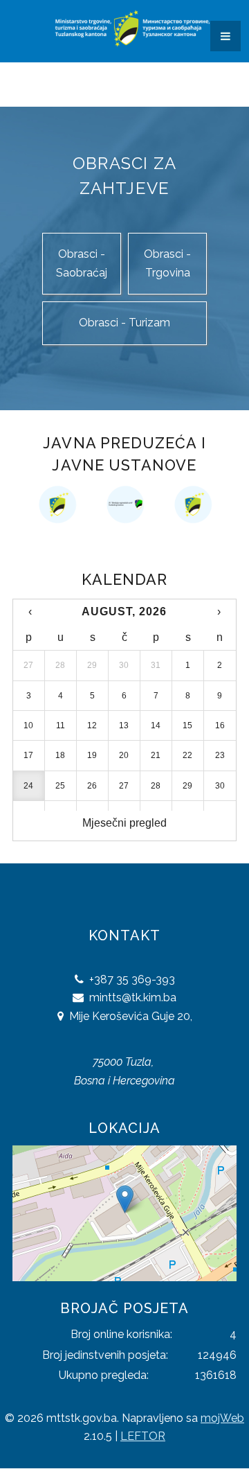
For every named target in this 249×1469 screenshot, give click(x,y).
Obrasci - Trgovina (167, 263)
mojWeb (222, 1418)
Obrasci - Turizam (124, 322)
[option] (91, 504)
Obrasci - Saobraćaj (81, 263)
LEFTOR (142, 1436)
